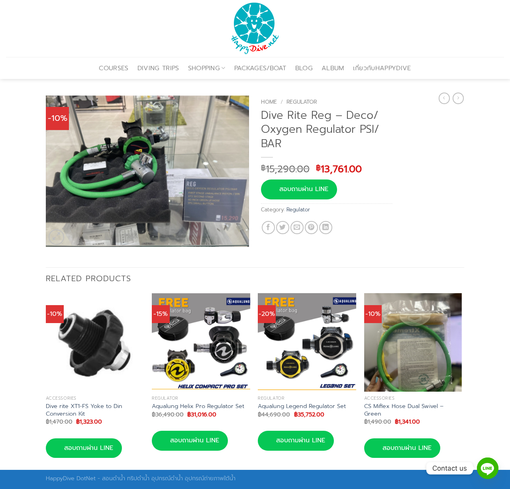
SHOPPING (204, 68)
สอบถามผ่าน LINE (303, 189)
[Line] (487, 468)
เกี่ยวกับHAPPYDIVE (382, 68)
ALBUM (333, 68)
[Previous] (46, 380)
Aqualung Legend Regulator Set (302, 406)
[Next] (462, 380)
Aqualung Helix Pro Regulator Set (198, 406)
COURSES (113, 68)
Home (269, 102)
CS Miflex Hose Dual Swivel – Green (403, 409)
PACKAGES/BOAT (260, 68)
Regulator (301, 102)
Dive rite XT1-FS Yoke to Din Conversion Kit (84, 409)
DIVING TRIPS (158, 68)
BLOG (304, 68)
